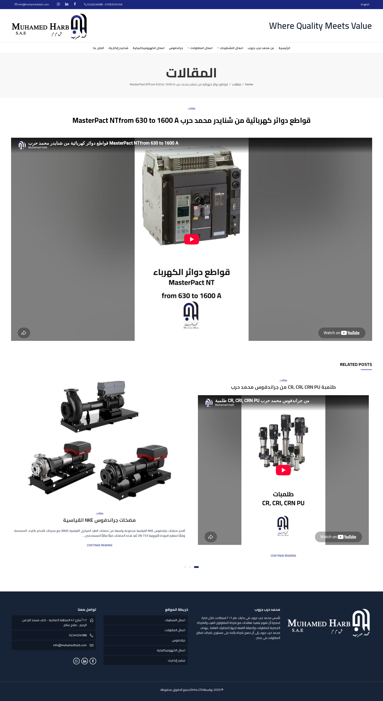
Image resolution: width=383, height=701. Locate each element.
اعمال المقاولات (174, 630)
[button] (196, 567)
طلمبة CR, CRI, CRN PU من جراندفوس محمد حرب (283, 387)
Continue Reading (283, 555)
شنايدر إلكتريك (176, 660)
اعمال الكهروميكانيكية (171, 650)
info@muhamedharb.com (70, 645)
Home (249, 84)
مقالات (236, 84)
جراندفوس (178, 640)
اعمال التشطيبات (175, 620)
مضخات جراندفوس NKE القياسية (99, 520)
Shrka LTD (196, 689)
